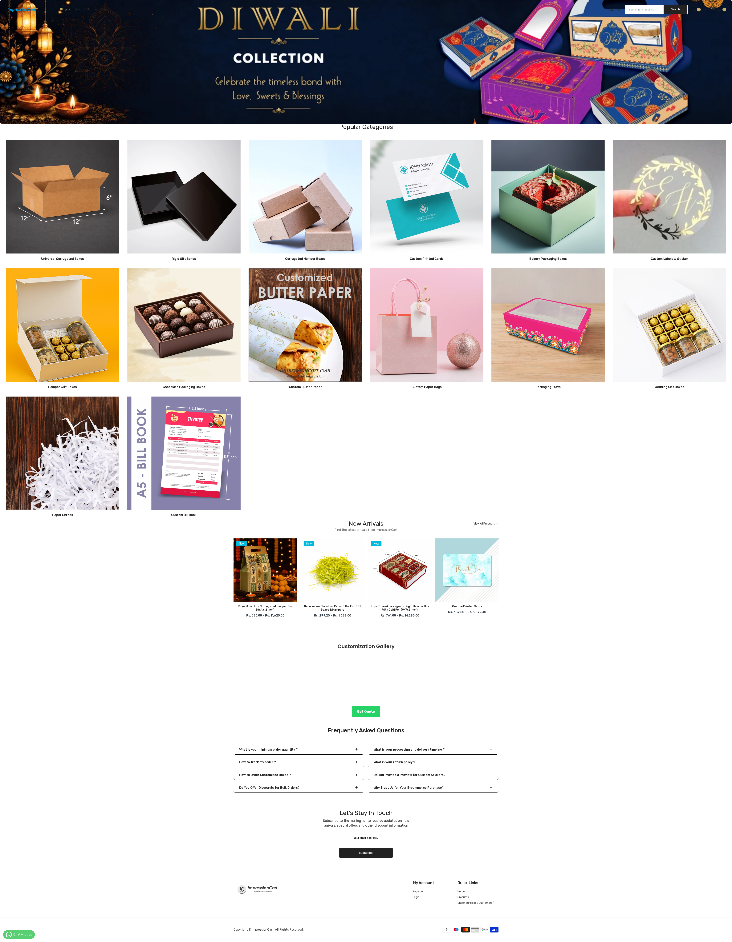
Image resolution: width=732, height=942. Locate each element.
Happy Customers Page (92, 9)
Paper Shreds (62, 515)
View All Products (484, 523)
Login (416, 897)
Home (461, 891)
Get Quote (366, 711)
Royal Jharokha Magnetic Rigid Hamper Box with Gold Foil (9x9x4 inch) (265, 608)
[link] (366, 62)
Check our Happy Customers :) (476, 902)
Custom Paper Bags (427, 387)
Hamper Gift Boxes (62, 387)
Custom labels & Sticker (669, 258)
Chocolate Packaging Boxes (184, 387)
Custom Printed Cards (427, 258)
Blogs (64, 9)
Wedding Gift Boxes (669, 387)
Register (418, 891)
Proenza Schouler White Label (332, 606)
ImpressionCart (263, 929)
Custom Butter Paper (305, 387)
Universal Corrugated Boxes (62, 258)
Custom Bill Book (184, 515)
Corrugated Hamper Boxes (305, 258)
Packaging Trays (548, 387)
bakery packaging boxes (548, 258)
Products (463, 897)
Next (498, 579)
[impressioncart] (20, 9)
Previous (233, 579)
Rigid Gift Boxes (184, 258)
